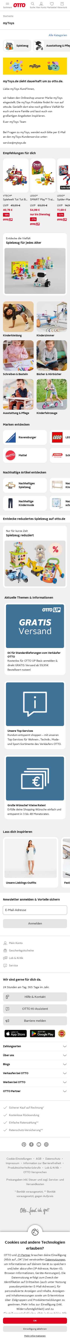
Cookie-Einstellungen (19, 1158)
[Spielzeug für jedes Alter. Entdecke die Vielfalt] (35, 264)
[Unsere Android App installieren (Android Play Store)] (42, 1033)
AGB (38, 1158)
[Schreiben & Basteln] (18, 359)
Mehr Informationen (35, 1336)
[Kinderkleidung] (18, 320)
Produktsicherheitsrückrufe (24, 1167)
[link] (17, 46)
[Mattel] (25, 455)
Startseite (8, 16)
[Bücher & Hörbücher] (52, 359)
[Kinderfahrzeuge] (52, 397)
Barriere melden (35, 1020)
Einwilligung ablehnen (35, 1329)
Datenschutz (52, 1158)
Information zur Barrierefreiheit (42, 1163)
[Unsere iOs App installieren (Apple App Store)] (15, 1033)
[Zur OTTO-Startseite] (19, 5)
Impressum (12, 1163)
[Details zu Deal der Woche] (37, 165)
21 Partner (24, 1255)
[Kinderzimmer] (52, 320)
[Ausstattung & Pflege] (18, 397)
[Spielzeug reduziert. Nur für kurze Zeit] (35, 557)
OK (35, 1320)
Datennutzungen (55, 1259)
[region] (35, 1287)
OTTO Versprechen (35, 1172)
